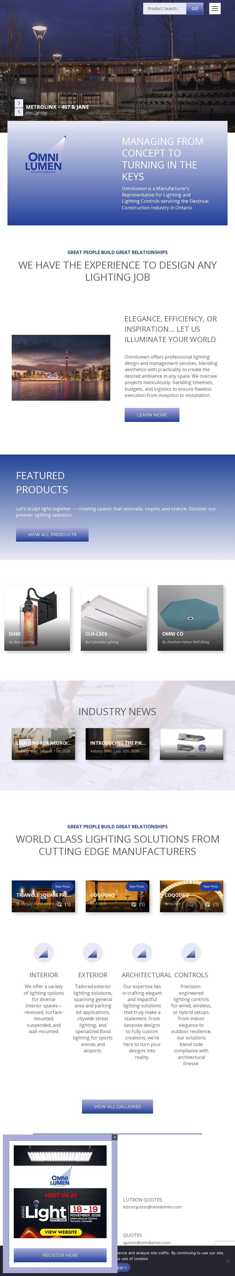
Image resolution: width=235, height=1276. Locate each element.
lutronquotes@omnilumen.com (152, 1207)
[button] (228, 1261)
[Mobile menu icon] (215, 8)
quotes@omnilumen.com (147, 1242)
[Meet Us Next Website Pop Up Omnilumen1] (60, 1191)
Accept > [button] (119, 1267)
